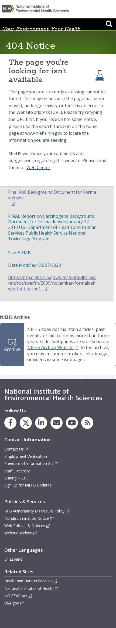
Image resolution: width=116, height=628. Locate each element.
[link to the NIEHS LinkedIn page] (41, 423)
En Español (13, 559)
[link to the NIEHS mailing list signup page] (56, 423)
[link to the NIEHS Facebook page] (10, 423)
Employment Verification (25, 456)
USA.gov (11, 603)
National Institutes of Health (29, 588)
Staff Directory (17, 471)
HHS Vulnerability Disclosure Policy (34, 511)
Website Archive (18, 532)
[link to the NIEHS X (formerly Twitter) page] (26, 423)
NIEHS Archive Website (50, 347)
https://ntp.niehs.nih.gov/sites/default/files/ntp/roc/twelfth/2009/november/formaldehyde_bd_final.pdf (52, 283)
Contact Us (14, 449)
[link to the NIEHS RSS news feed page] (87, 423)
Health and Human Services (28, 580)
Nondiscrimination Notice (26, 518)
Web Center (38, 167)
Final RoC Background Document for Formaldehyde (52, 195)
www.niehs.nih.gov (43, 133)
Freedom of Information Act (29, 463)
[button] (109, 23)
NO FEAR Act (15, 595)
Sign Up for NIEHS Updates (28, 485)
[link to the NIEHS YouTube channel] (72, 423)
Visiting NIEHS (16, 478)
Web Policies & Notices (24, 525)
